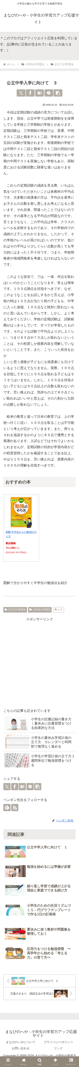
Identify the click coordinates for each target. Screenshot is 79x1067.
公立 (60, 609)
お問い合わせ (20, 1048)
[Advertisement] (39, 662)
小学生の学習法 (41, 609)
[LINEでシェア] (48, 93)
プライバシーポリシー (58, 1042)
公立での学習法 (17, 609)
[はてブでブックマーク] (39, 93)
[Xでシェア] (21, 93)
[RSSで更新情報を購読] (14, 807)
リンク (58, 1048)
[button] (58, 93)
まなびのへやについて (20, 1042)
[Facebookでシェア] (30, 93)
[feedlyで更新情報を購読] (7, 807)
